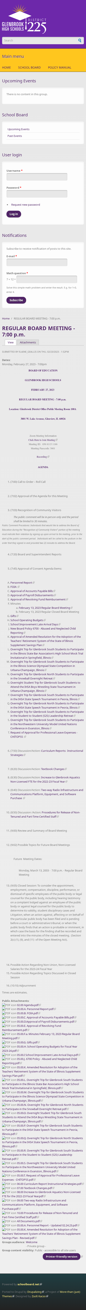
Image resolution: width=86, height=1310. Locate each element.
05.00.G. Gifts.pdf (27, 1042)
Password (13, 188)
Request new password (25, 204)
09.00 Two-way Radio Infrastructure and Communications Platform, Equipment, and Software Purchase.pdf (35, 1204)
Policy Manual (59, 67)
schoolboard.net (28, 1284)
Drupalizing (34, 1292)
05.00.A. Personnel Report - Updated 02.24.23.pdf (47, 1225)
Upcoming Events (18, 129)
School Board (29, 67)
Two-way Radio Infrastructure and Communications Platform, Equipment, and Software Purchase (46, 794)
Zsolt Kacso (39, 1296)
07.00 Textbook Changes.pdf (34, 1188)
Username (14, 171)
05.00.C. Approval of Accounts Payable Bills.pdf (45, 1017)
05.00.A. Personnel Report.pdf (35, 1009)
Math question (17, 273)
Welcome (31, 1242)
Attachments (28, 342)
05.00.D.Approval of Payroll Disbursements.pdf (45, 1021)
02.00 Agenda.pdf (27, 1005)
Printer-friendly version (61, 1256)
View (12, 342)
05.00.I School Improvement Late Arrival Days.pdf (47, 1055)
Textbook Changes (52, 769)
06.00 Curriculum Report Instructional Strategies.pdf (49, 1184)
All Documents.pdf (28, 1221)
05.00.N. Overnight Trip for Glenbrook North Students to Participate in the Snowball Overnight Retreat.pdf (42, 1107)
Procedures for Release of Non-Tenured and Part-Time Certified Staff (45, 814)
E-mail (11, 256)
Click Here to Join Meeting (41, 439)
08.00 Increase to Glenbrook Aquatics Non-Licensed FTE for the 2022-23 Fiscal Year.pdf (41, 1194)
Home (6, 67)
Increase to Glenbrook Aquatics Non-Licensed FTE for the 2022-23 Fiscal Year (45, 779)
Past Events (15, 136)
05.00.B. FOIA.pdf (27, 1013)
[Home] (43, 19)
